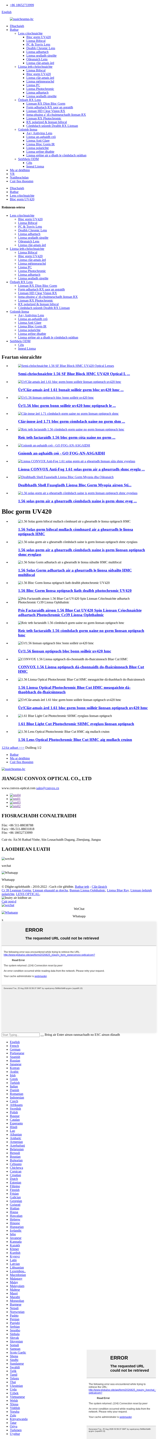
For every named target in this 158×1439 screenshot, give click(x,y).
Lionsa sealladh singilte (41, 55)
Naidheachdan (19, 177)
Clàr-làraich (99, 886)
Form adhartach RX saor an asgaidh (49, 107)
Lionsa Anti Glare (38, 140)
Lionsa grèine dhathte (40, 151)
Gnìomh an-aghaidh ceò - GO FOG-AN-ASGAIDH (61, 453)
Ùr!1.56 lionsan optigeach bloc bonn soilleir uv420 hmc (64, 651)
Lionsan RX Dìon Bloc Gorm (45, 103)
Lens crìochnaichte (30, 33)
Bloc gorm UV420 (38, 37)
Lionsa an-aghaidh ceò (41, 137)
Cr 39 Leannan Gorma (16, 890)
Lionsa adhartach (37, 52)
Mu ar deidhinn (20, 170)
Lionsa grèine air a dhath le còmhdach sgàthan (56, 155)
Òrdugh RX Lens (29, 100)
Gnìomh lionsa (27, 129)
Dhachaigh (17, 26)
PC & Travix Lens (38, 44)
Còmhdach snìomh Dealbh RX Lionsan (52, 125)
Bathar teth (82, 886)
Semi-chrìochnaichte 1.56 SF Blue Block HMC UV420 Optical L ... (74, 374)
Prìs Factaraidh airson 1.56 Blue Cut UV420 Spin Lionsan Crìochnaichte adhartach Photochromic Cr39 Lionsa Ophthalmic (80, 612)
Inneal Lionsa (35, 166)
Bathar (14, 29)
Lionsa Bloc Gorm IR (40, 144)
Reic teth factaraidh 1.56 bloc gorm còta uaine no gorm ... (66, 437)
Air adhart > (13, 747)
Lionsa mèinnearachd (40, 81)
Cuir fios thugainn (21, 181)
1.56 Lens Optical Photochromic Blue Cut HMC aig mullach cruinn (75, 739)
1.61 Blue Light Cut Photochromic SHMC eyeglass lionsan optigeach (76, 724)
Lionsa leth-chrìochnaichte (35, 66)
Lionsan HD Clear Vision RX (45, 111)
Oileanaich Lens (37, 59)
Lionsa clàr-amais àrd (40, 63)
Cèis (29, 162)
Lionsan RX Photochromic (43, 118)
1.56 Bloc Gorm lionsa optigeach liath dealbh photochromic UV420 (75, 590)
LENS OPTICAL (28, 894)
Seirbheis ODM (28, 159)
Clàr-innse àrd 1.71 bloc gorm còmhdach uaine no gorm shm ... (71, 421)
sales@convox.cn (47, 788)
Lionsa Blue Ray (118, 890)
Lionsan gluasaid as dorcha (50, 890)
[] (42, 1035)
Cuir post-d (9, 901)
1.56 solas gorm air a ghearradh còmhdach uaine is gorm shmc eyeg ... (77, 501)
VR (12, 174)
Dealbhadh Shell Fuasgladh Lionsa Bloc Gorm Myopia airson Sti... (74, 485)
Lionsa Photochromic (40, 89)
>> (22, 747)
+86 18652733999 (22, 5)
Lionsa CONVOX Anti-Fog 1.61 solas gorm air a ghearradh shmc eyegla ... (81, 469)
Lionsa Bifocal (35, 40)
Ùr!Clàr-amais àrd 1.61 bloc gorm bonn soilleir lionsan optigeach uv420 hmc (83, 708)
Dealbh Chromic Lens (40, 48)
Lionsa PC (33, 85)
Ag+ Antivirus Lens (39, 133)
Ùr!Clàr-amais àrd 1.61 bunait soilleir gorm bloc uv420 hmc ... (71, 390)
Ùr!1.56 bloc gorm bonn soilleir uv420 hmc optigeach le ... (67, 405)
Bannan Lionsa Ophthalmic (87, 890)
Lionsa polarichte (37, 148)
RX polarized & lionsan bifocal (46, 122)
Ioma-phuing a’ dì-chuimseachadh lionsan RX (56, 114)
